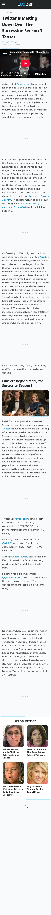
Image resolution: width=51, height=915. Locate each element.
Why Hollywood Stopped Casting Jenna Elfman (35, 789)
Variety (43, 257)
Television (7, 13)
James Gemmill (11, 42)
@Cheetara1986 (18, 556)
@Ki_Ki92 (7, 543)
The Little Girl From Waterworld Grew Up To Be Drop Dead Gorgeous (13, 790)
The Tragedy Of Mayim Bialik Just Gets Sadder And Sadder (11, 753)
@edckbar (22, 518)
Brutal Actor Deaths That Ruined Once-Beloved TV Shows (36, 752)
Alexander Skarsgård (14, 207)
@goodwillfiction (11, 577)
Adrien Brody (31, 203)
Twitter (6, 428)
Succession (24, 84)
